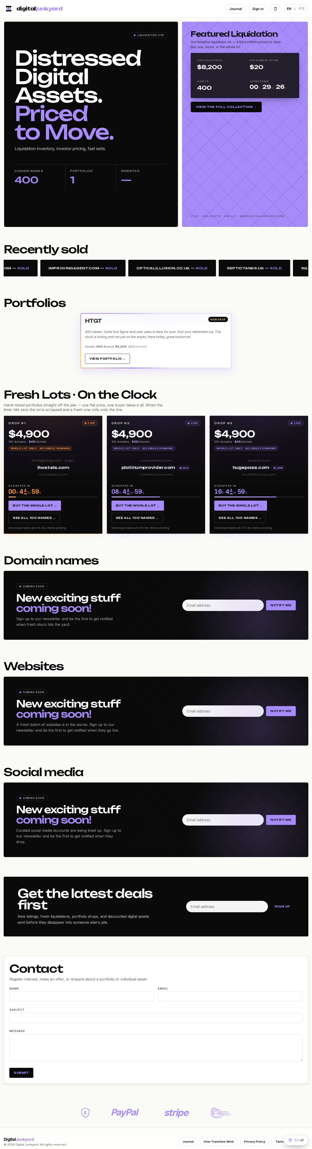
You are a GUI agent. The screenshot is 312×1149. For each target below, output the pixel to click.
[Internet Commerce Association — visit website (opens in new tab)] (220, 1112)
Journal (235, 9)
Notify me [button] (280, 605)
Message (17, 1031)
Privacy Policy (254, 1141)
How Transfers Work (219, 1141)
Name (14, 988)
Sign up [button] (282, 906)
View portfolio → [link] (107, 358)
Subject (16, 1009)
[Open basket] (275, 8)
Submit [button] (21, 1072)
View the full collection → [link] (226, 107)
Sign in (258, 9)
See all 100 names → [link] (34, 518)
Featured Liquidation (234, 34)
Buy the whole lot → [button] (35, 505)
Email (163, 988)
